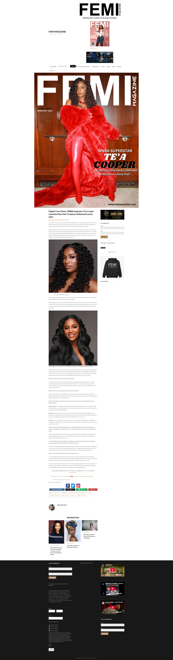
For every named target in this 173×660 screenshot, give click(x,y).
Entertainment (95, 66)
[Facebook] (68, 486)
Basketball (71, 492)
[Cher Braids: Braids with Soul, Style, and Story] (73, 530)
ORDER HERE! (93, 48)
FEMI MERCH (113, 252)
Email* (101, 231)
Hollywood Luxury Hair (54, 495)
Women (84, 495)
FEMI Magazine (84, 492)
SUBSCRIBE (103, 247)
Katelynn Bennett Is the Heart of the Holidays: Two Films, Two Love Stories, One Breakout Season (56, 551)
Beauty (108, 66)
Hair (90, 492)
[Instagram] (78, 486)
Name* (101, 226)
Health (113, 66)
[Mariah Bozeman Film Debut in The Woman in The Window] (89, 525)
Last (57, 613)
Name (50, 608)
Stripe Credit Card (54, 621)
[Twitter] (73, 486)
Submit (51, 649)
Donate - (54, 626)
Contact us (52, 70)
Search (73, 66)
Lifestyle (103, 66)
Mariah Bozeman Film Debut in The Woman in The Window (89, 536)
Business (119, 66)
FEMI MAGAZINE (57, 31)
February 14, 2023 (66, 479)
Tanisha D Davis (64, 495)
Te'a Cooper (72, 495)
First (49, 613)
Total (50, 644)
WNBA (78, 495)
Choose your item (53, 625)
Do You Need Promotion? (84, 66)
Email (50, 615)
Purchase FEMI (53, 66)
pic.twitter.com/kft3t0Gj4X (86, 476)
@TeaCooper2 (73, 472)
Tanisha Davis (53, 219)
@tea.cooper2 (85, 470)
